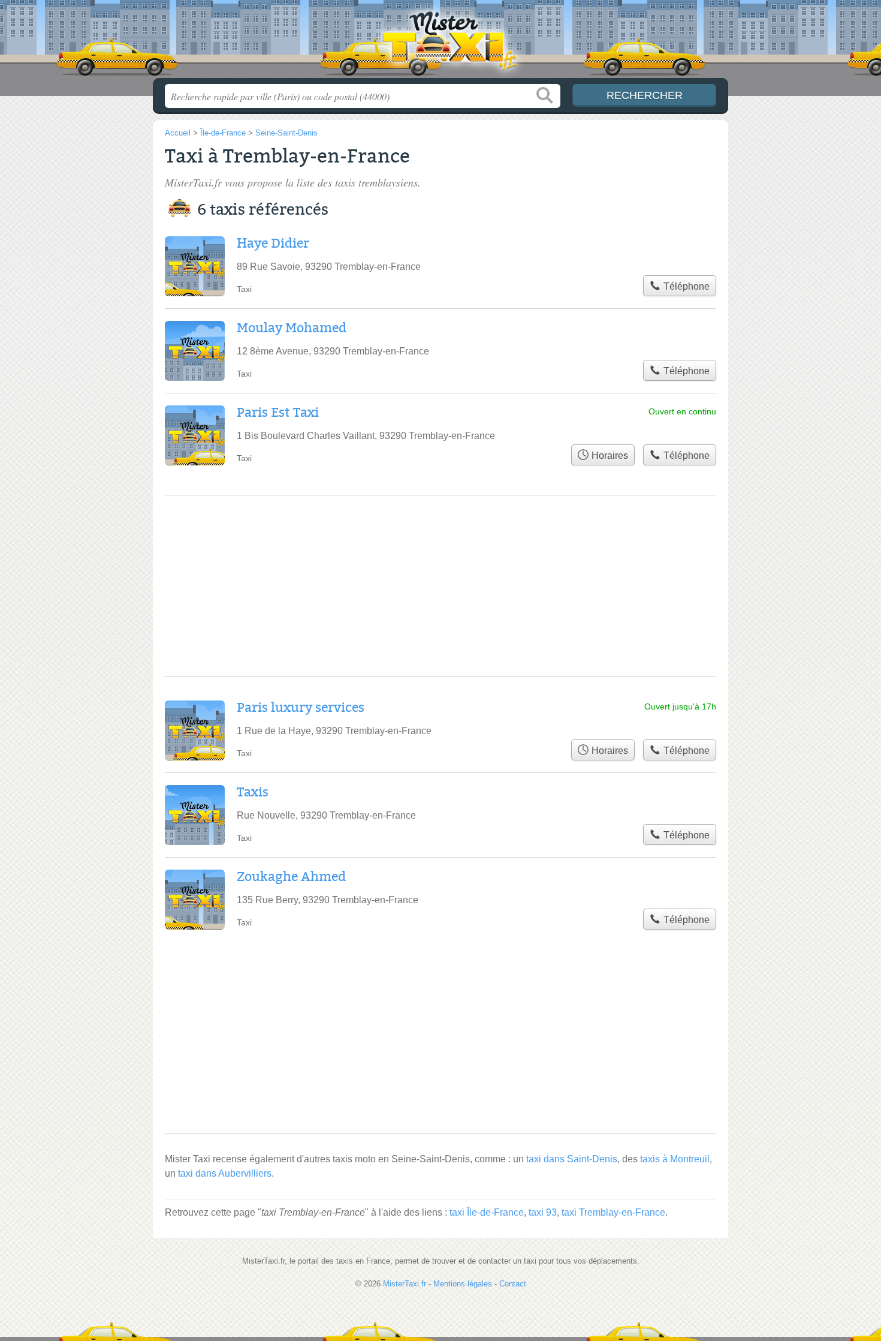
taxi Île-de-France (486, 1212)
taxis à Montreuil (675, 1159)
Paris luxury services (300, 707)
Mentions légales (462, 1283)
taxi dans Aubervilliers (224, 1173)
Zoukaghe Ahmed (291, 877)
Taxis (252, 792)
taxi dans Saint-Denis (571, 1159)
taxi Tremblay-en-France (613, 1212)
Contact (512, 1283)
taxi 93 (543, 1212)
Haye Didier (273, 243)
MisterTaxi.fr (440, 42)
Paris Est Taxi (278, 412)
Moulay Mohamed (291, 328)
